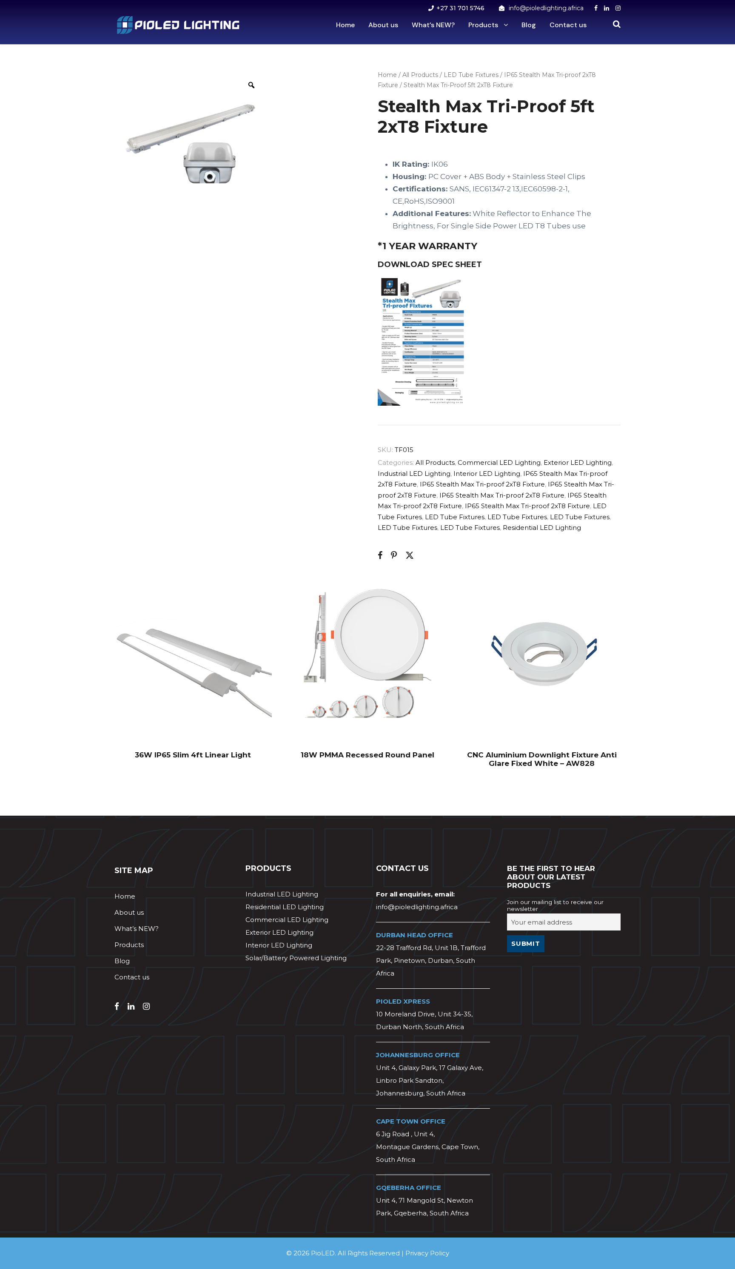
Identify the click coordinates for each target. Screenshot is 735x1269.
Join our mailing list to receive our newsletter (555, 905)
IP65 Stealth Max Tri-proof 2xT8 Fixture (482, 484)
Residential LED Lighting (542, 528)
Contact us (568, 24)
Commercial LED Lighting (499, 462)
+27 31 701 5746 (460, 8)
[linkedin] (606, 8)
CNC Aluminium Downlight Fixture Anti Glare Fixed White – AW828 (542, 759)
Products (483, 24)
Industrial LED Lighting (414, 473)
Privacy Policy (427, 1253)
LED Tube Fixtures (471, 75)
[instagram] (618, 8)
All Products (420, 75)
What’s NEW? (433, 24)
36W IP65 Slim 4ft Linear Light (193, 755)
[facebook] (596, 8)
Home (345, 24)
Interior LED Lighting (486, 473)
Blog (528, 24)
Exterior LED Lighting (578, 462)
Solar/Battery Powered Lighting (296, 958)
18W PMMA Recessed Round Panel (367, 755)
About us (383, 24)
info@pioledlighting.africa (546, 8)
